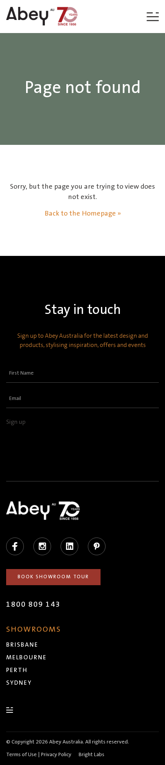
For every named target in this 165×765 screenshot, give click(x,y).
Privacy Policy (56, 755)
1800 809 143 (33, 604)
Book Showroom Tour (53, 576)
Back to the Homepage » (83, 213)
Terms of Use (21, 755)
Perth (17, 670)
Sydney (19, 682)
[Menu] (153, 16)
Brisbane (22, 644)
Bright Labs (91, 755)
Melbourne (26, 657)
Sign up (16, 421)
